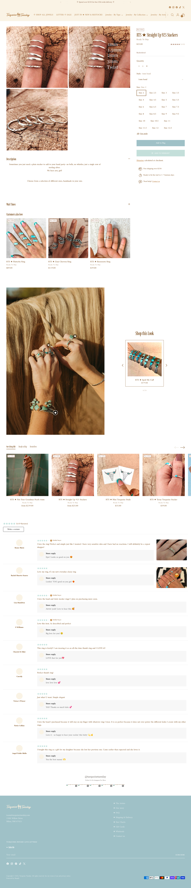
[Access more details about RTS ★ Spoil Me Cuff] (55, 413)
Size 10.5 (155, 121)
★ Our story (118, 808)
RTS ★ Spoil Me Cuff (144, 380)
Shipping (140, 160)
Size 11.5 (143, 128)
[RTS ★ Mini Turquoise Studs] (118, 475)
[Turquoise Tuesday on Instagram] (173, 7)
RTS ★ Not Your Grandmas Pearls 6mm (27, 500)
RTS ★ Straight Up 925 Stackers (73, 500)
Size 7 (164, 107)
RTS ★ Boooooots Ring (100, 262)
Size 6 (141, 107)
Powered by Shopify (12, 878)
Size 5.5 (175, 100)
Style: (144, 73)
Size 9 (164, 114)
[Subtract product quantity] (139, 66)
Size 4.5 (152, 100)
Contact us (156, 181)
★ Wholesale (118, 831)
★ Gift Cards (119, 827)
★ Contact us (119, 836)
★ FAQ (116, 813)
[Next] (130, 2)
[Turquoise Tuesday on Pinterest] (177, 7)
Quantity (140, 61)
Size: (141, 87)
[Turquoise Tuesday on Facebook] (170, 7)
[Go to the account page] (177, 14)
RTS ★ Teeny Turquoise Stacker (163, 500)
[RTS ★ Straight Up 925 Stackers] (73, 475)
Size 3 (164, 93)
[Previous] (61, 2)
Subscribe (180, 855)
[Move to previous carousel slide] (176, 447)
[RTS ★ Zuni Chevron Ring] (68, 238)
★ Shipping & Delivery (123, 817)
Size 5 (164, 100)
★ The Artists (119, 803)
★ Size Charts (119, 822)
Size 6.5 (152, 107)
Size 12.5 (168, 128)
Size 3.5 (175, 93)
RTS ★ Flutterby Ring (15, 262)
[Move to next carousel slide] (182, 447)
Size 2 (141, 93)
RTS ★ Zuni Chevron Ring (59, 262)
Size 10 (142, 121)
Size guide (144, 133)
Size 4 (141, 100)
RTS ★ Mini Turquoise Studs (118, 500)
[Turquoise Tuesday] (18, 14)
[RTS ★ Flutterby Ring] (26, 238)
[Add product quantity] (146, 66)
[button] (161, 153)
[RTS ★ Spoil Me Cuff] (145, 359)
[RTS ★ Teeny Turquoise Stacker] (164, 475)
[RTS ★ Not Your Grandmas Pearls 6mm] (27, 475)
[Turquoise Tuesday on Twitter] (183, 7)
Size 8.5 (152, 114)
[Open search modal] (172, 14)
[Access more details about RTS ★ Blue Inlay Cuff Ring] (75, 336)
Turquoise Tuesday (25, 876)
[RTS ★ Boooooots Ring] (110, 238)
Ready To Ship (143, 39)
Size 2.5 (152, 93)
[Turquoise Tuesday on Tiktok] (180, 7)
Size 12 (155, 128)
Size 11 (167, 121)
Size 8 (141, 114)
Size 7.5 (175, 107)
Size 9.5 (175, 114)
